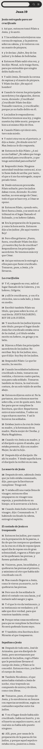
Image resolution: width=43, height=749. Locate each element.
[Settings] (38, 4)
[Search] (34, 4)
